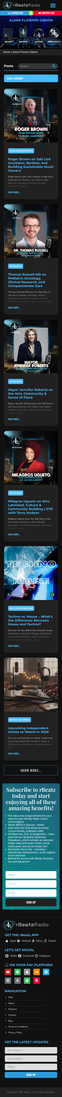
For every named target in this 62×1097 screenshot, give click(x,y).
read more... (14, 192)
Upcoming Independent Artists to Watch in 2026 (28, 730)
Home (6, 52)
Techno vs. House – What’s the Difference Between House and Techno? (30, 620)
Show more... (31, 770)
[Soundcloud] (36, 972)
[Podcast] (8, 980)
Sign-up (31, 1075)
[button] (53, 5)
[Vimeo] (46, 972)
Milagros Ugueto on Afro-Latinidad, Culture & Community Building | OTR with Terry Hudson (30, 507)
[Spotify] (17, 972)
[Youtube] (8, 972)
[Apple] (27, 972)
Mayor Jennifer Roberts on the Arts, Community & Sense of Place (30, 393)
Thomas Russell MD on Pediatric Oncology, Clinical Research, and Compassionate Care (27, 280)
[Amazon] (17, 980)
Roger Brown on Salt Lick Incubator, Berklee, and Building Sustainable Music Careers (31, 165)
